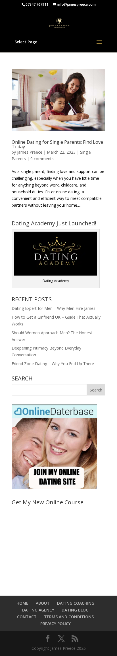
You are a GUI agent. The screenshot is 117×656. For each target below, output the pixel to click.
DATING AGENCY (38, 610)
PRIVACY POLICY (55, 623)
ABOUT (43, 603)
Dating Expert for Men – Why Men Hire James (53, 308)
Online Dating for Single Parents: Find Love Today (57, 144)
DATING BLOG (75, 610)
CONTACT (27, 616)
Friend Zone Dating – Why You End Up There (53, 363)
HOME (22, 603)
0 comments (42, 158)
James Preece (29, 152)
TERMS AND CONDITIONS (69, 616)
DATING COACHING (75, 603)
